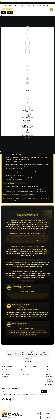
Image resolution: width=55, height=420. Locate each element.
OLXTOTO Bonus (24, 371)
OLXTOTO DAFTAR (49, 381)
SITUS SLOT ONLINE (30, 5)
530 (27, 129)
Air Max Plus (27, 114)
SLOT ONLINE (39, 5)
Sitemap (22, 376)
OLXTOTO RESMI (27, 361)
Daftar (10, 12)
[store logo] (7, 9)
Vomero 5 (27, 116)
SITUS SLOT (22, 5)
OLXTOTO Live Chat (25, 374)
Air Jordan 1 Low (27, 113)
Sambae (27, 124)
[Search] (51, 9)
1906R (27, 132)
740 (27, 130)
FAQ (21, 369)
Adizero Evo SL (27, 125)
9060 (27, 134)
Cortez (27, 111)
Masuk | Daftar (8, 5)
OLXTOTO (16, 5)
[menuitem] (27, 17)
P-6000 (27, 115)
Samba (27, 121)
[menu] (27, 77)
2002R (27, 131)
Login (3, 12)
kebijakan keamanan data (31, 394)
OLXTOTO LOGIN (3, 150)
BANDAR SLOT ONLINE (43, 354)
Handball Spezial (27, 120)
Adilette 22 (27, 123)
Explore (2, 15)
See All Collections (27, 117)
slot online (26, 171)
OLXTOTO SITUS (5, 376)
